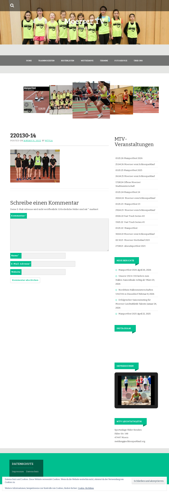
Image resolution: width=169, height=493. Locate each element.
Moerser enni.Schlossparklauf (139, 164)
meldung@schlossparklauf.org (130, 441)
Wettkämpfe (87, 60)
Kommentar (18, 215)
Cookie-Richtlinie (86, 488)
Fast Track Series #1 (134, 222)
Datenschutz (32, 471)
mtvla (49, 141)
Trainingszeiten (46, 60)
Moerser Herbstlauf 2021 (137, 240)
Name (15, 255)
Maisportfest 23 (132, 204)
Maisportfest (130, 228)
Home (29, 60)
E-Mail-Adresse (21, 264)
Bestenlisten (67, 60)
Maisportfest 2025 (133, 170)
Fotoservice (121, 60)
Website (15, 272)
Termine (104, 60)
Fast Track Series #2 (134, 216)
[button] (129, 396)
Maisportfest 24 (132, 192)
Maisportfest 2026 (133, 158)
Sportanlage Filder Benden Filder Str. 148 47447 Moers (128, 434)
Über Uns (138, 60)
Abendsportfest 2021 (135, 246)
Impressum (18, 471)
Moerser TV (84, 20)
